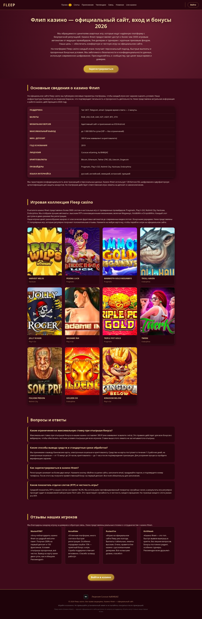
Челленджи (101, 5)
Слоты (76, 5)
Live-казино (131, 5)
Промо (66, 5)
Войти (193, 5)
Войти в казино (101, 577)
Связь (111, 5)
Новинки (120, 5)
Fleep (9, 4)
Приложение (88, 5)
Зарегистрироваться (101, 68)
